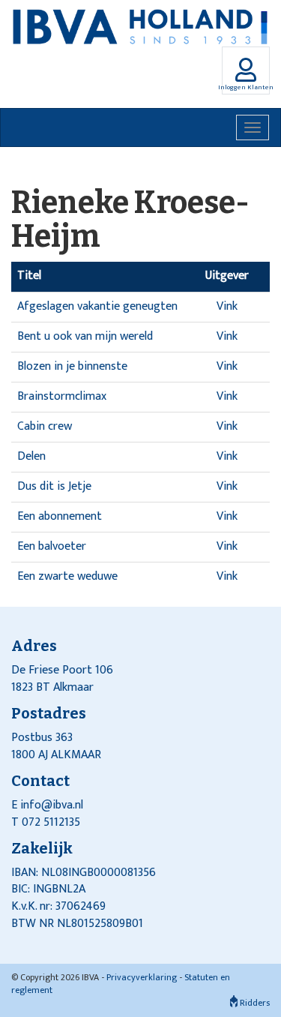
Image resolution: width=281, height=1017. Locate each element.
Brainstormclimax (61, 396)
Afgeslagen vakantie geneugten (97, 306)
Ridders (254, 1002)
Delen (31, 456)
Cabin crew (44, 426)
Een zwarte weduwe (67, 576)
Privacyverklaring (141, 977)
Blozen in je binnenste (72, 366)
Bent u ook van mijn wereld (85, 336)
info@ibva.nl (51, 805)
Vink (227, 306)
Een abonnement (59, 516)
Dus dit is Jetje (54, 486)
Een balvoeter (51, 546)
